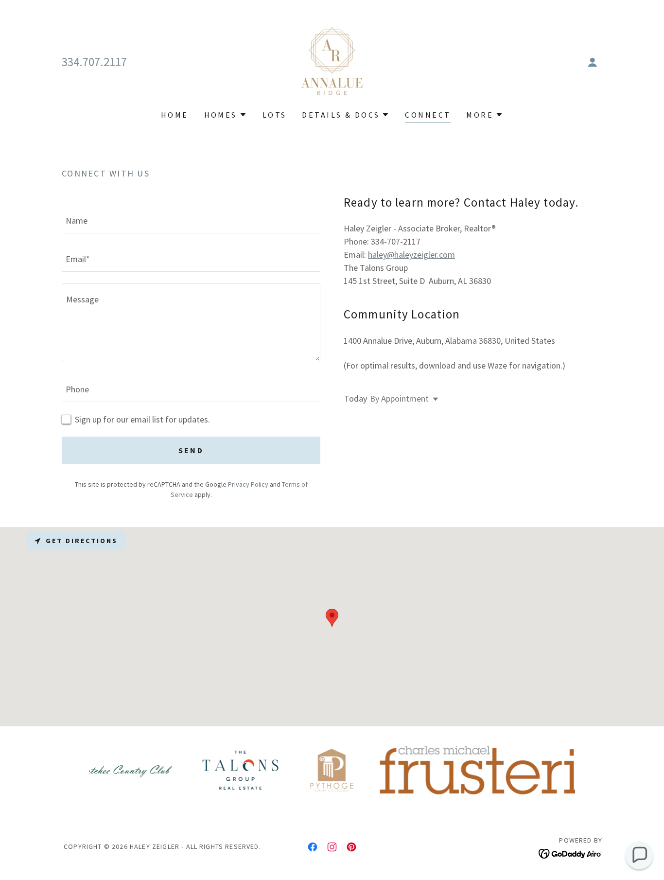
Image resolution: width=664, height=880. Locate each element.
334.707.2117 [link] (94, 62)
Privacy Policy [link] (248, 484)
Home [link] (175, 115)
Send (191, 450)
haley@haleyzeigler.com (411, 254)
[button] (592, 62)
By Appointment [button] (399, 398)
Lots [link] (274, 115)
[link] (332, 61)
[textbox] (191, 220)
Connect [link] (428, 115)
